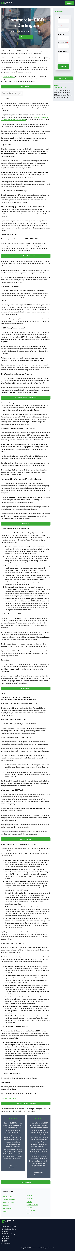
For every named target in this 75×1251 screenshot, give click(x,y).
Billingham (6, 1205)
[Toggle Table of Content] (19, 93)
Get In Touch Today (26, 86)
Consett (29, 1213)
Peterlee (29, 1201)
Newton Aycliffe (6, 1098)
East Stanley (31, 1210)
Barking (14, 1098)
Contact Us (25, 523)
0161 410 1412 (6, 1243)
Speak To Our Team (26, 839)
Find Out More (25, 688)
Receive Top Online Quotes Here (26, 1103)
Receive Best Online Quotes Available (26, 397)
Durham (29, 1196)
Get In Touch (63, 78)
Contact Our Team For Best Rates (25, 256)
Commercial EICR (9, 76)
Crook (5, 1211)
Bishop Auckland (8, 1202)
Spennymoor (7, 1208)
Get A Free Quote (25, 1182)
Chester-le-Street (32, 1204)
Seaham (29, 1207)
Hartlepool (30, 1198)
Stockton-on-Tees (9, 1199)
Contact (69, 3)
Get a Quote (24, 37)
